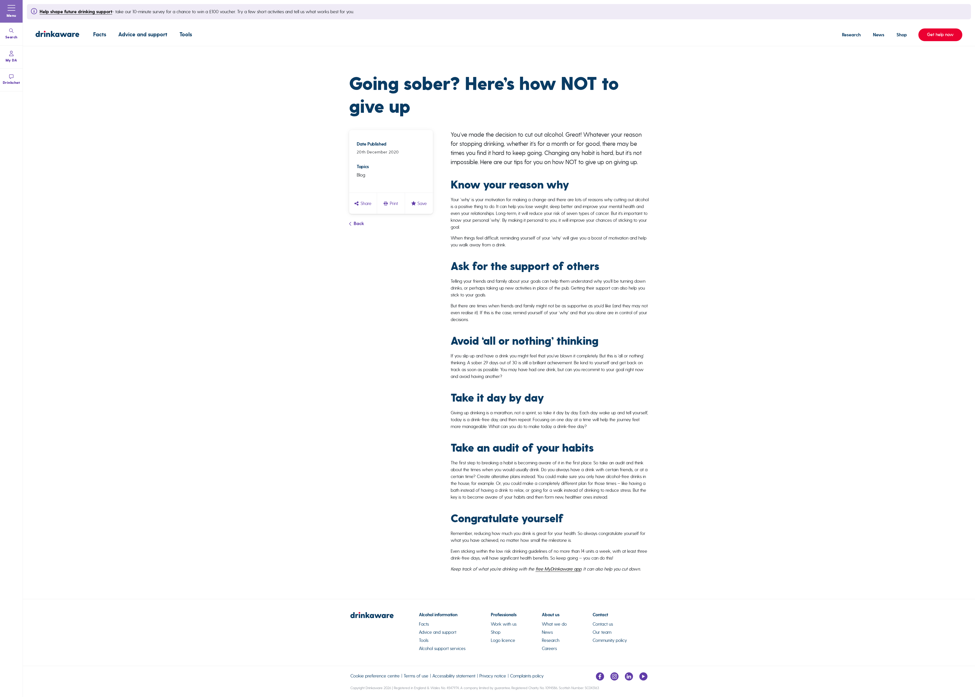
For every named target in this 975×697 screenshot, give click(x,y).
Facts (99, 34)
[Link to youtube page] (643, 679)
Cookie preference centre (375, 675)
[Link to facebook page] (600, 679)
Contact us (603, 624)
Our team (602, 632)
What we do (554, 624)
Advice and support (142, 34)
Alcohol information (438, 614)
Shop (902, 35)
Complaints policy (527, 675)
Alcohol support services (442, 648)
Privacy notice (492, 675)
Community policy (610, 640)
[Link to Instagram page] (614, 679)
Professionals (503, 614)
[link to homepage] (384, 617)
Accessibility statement (453, 675)
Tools (186, 34)
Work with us (503, 624)
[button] (11, 11)
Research (851, 35)
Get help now (936, 34)
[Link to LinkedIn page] (629, 679)
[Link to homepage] (57, 35)
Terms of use (416, 675)
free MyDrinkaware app (558, 569)
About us (550, 614)
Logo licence (503, 640)
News (878, 35)
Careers (549, 648)
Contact (600, 614)
